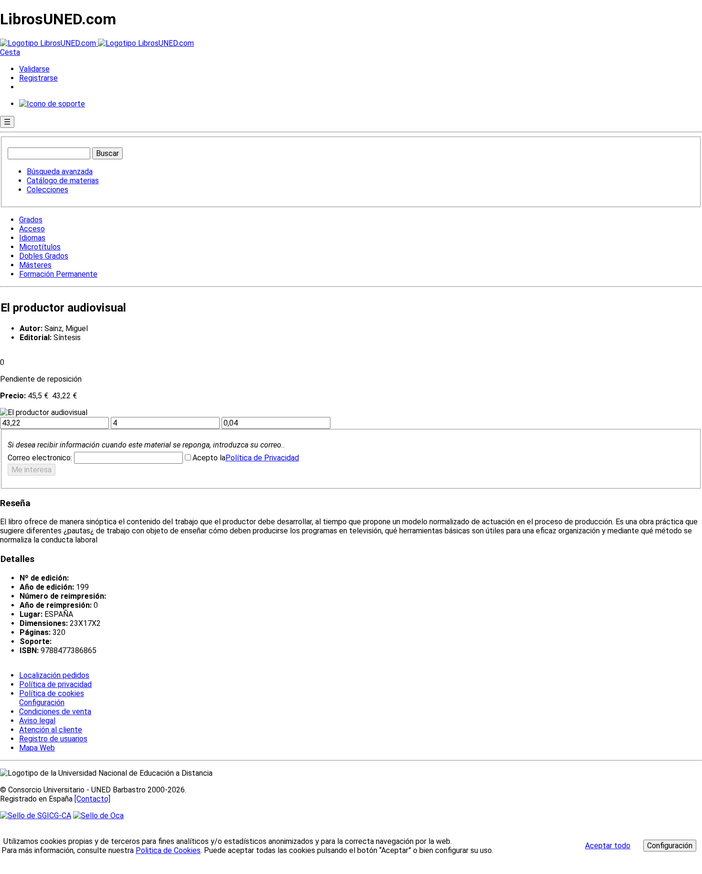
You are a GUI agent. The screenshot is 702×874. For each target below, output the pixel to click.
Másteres (35, 265)
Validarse (34, 68)
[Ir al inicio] (97, 43)
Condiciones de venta (55, 711)
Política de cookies (51, 693)
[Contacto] (92, 798)
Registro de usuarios (53, 738)
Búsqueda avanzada (60, 171)
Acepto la (208, 457)
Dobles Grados (43, 255)
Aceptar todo (607, 845)
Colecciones (47, 189)
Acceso (32, 228)
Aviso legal (37, 720)
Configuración (41, 702)
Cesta (10, 52)
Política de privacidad (55, 684)
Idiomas (32, 237)
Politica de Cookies (168, 850)
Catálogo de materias (63, 180)
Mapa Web (37, 747)
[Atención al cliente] (52, 103)
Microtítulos (40, 246)
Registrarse (38, 78)
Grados (31, 219)
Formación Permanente (58, 274)
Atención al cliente (50, 729)
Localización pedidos (54, 675)
